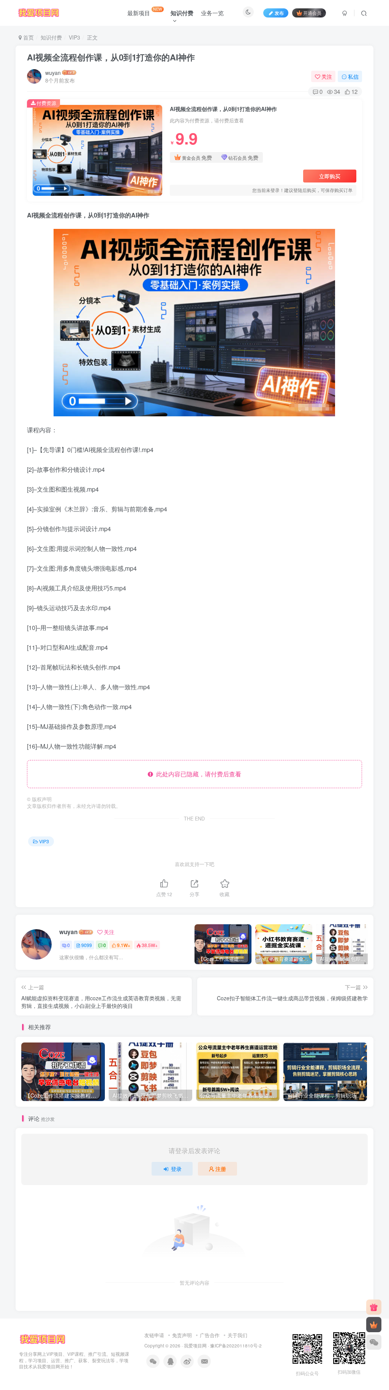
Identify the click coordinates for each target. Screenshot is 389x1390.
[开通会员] (373, 1324)
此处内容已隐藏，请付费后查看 (197, 774)
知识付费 (51, 37)
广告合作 (210, 1335)
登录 (176, 1169)
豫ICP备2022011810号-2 (236, 1345)
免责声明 (182, 1335)
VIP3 (74, 37)
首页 (28, 37)
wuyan (53, 72)
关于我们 (237, 1335)
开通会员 (312, 13)
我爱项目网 (195, 1345)
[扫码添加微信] (373, 1342)
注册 (220, 1169)
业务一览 (212, 13)
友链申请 (154, 1335)
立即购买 (329, 176)
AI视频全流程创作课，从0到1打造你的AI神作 (111, 57)
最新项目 (144, 11)
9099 (86, 945)
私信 (353, 76)
